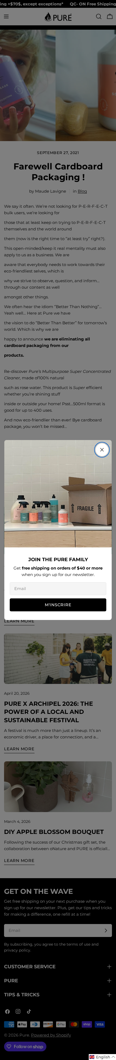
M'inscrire (58, 604)
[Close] (101, 449)
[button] (102, 1057)
